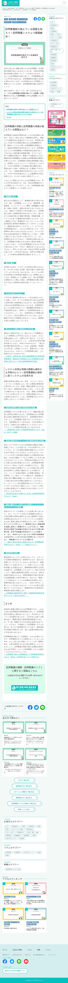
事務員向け (21, 832)
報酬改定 (17, 835)
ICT (17, 8)
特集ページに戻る (24, 809)
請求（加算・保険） (34, 832)
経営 (34, 835)
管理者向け (38, 8)
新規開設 (26, 835)
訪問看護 (8, 852)
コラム (29, 950)
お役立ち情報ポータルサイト (13, 3)
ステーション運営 (30, 8)
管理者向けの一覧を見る (24, 797)
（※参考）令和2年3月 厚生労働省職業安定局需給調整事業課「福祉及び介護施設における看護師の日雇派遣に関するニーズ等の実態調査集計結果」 (24, 358)
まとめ (9, 117)
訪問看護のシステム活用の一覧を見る (24, 803)
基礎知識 (8, 835)
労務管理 (31, 826)
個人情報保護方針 (38, 954)
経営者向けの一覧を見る (24, 786)
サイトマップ (52, 954)
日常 (7, 829)
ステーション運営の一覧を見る (24, 792)
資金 (39, 826)
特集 (38, 950)
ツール (48, 950)
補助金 (22, 838)
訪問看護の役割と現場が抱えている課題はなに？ (23, 109)
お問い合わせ (16, 954)
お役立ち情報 (11, 8)
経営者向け (22, 8)
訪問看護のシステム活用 (48, 8)
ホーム (4, 8)
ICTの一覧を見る (24, 780)
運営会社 (5, 954)
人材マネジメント (11, 838)
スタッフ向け (10, 832)
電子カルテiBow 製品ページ (15, 970)
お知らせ (27, 954)
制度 (24, 826)
